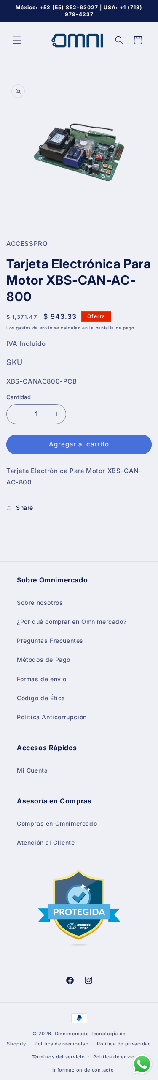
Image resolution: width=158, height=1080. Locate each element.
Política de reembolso (62, 1044)
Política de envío (114, 1057)
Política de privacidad (124, 1044)
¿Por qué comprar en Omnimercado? (71, 621)
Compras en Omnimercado (57, 823)
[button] (17, 40)
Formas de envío (42, 679)
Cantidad (18, 397)
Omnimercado (72, 1033)
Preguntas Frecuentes (50, 640)
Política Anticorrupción (52, 717)
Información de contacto (83, 1070)
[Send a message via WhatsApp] (142, 1064)
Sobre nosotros (40, 602)
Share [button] (24, 507)
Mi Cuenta (32, 770)
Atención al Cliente (46, 842)
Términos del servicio (58, 1057)
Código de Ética (41, 698)
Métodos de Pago (43, 659)
